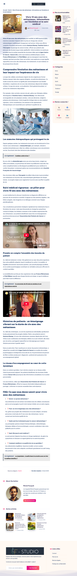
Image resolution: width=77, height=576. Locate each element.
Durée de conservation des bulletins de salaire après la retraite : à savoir (20, 525)
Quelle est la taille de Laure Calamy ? (66, 17)
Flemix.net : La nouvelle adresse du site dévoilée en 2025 (67, 29)
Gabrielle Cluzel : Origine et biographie (67, 52)
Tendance (57, 88)
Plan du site (55, 557)
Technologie (58, 85)
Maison (57, 74)
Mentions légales (56, 560)
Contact (54, 553)
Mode (56, 78)
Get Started (33, 568)
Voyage (57, 92)
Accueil (5, 10)
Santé (10, 10)
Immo (56, 71)
